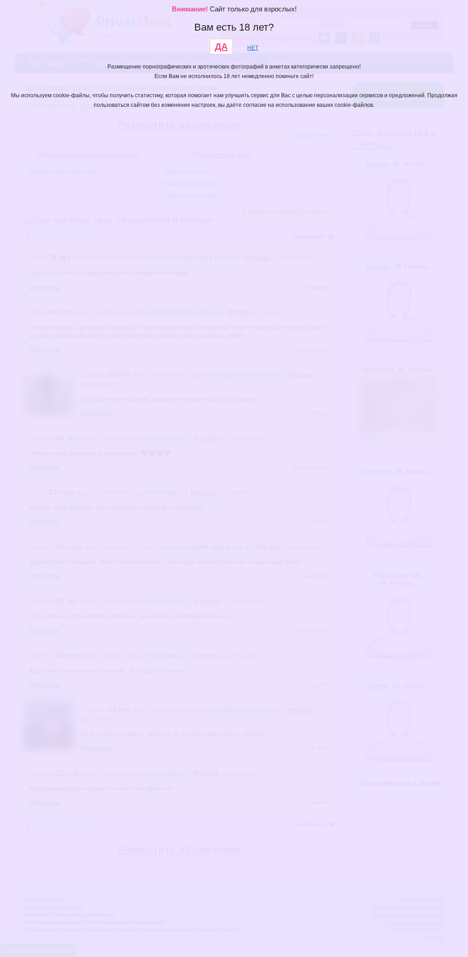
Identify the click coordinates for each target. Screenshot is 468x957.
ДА (221, 47)
